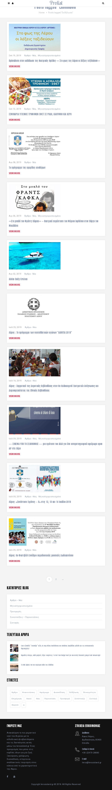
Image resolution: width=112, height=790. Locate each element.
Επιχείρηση (17, 699)
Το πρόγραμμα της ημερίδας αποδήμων (27, 167)
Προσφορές (15, 611)
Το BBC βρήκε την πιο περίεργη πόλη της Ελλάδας (37, 665)
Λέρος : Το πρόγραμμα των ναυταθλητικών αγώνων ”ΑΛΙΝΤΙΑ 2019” (40, 332)
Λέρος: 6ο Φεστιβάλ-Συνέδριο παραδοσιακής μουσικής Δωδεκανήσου (41, 555)
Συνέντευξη (80, 699)
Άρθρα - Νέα (30, 55)
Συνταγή (93, 699)
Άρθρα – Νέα (16, 600)
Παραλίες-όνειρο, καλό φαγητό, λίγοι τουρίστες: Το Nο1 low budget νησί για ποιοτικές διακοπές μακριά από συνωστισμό (60, 655)
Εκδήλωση (74, 692)
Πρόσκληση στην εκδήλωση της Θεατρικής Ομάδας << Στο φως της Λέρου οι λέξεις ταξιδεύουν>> (54, 60)
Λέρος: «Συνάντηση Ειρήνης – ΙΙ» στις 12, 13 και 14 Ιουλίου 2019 (40, 501)
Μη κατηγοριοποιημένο (49, 55)
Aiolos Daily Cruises (18, 279)
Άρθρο (15, 692)
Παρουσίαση (50, 699)
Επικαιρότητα (89, 692)
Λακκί (29, 699)
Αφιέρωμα (44, 692)
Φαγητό (15, 705)
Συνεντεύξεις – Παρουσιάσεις (24, 617)
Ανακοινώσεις (28, 692)
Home (42, 12)
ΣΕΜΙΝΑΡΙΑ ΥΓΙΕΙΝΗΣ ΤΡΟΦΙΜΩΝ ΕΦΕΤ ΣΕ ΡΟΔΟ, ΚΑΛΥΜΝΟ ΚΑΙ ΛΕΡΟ (40, 114)
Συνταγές (14, 623)
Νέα (38, 699)
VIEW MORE (14, 66)
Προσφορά (65, 699)
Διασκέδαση (59, 692)
